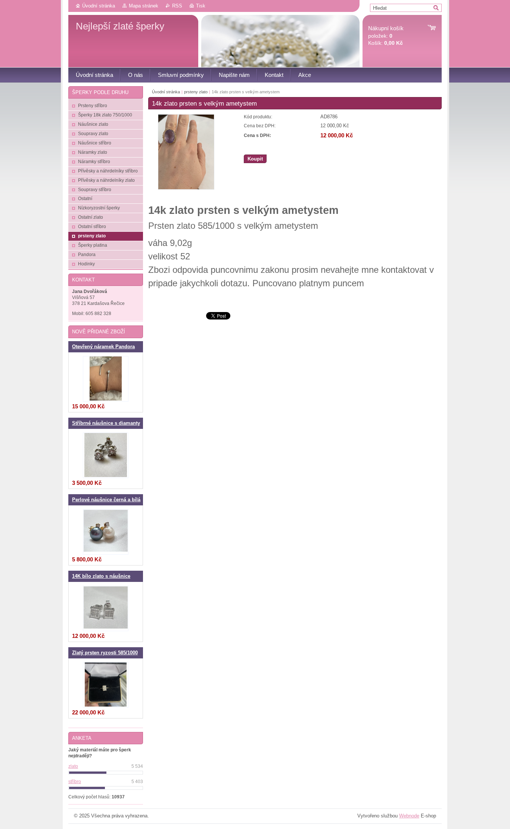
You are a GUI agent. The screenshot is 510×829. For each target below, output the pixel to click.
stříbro (74, 781)
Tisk (200, 6)
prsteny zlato (196, 92)
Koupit (255, 159)
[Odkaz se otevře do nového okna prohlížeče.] (186, 188)
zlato (73, 766)
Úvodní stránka (98, 6)
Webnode (409, 816)
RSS (177, 6)
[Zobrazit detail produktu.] (105, 379)
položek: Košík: (386, 35)
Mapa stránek (143, 6)
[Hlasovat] (105, 773)
